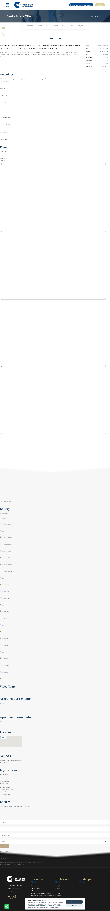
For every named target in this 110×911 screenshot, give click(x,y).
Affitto (58, 888)
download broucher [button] (5, 851)
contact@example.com (18, 864)
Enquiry (80, 26)
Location (71, 26)
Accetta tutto (74, 901)
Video (63, 26)
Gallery (55, 26)
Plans (47, 26)
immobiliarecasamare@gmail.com (41, 893)
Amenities (39, 26)
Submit (4, 845)
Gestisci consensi (54, 907)
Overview (30, 26)
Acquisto (58, 886)
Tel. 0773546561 (35, 886)
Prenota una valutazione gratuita (81, 5)
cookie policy (48, 904)
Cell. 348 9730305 (35, 891)
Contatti (58, 895)
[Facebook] (9, 897)
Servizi (58, 893)
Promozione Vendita (62, 891)
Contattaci (100, 5)
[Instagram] (14, 897)
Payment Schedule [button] (4, 858)
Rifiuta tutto (74, 905)
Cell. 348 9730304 (35, 888)
